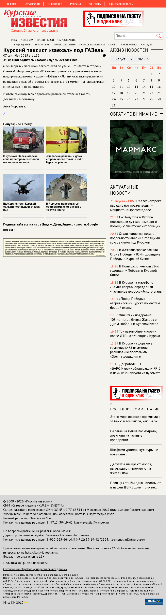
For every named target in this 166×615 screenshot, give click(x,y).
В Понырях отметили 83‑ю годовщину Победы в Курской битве (134, 270)
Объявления (32, 4)
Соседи (146, 44)
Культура (27, 39)
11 (121, 87)
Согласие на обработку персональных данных (35, 569)
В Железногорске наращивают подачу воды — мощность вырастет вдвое (136, 205)
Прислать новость (121, 4)
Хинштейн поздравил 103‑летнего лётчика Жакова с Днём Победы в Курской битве (134, 319)
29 (151, 99)
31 (114, 105)
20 (136, 93)
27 (136, 99)
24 (114, 99)
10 (114, 87)
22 (151, 93)
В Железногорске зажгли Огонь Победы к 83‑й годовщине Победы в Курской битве (135, 254)
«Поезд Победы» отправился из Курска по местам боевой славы (135, 303)
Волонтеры (42, 44)
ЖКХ (14, 39)
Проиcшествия (65, 44)
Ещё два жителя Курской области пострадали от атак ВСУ (21, 206)
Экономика (129, 44)
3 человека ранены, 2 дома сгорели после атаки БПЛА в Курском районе (64, 159)
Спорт (113, 44)
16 (159, 87)
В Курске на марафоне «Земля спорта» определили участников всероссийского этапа (136, 287)
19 (129, 93)
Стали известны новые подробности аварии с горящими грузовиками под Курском (135, 238)
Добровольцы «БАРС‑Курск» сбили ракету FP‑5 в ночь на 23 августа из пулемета (135, 368)
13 (136, 87)
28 (144, 99)
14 (144, 87)
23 (159, 93)
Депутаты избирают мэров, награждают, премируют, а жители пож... (131, 468)
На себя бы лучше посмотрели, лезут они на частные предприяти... (133, 435)
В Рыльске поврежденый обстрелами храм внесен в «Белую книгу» (63, 206)
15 (151, 87)
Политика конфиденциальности (25, 563)
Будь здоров (22, 44)
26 (129, 99)
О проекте (55, 4)
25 (121, 99)
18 (121, 93)
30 (159, 99)
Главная (12, 4)
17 (114, 93)
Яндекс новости (74, 224)
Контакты (95, 4)
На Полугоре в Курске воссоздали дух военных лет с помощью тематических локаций (135, 221)
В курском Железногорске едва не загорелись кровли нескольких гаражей (21, 159)
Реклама (75, 4)
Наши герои (45, 39)
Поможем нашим (92, 44)
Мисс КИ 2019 (13, 602)
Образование (66, 39)
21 (144, 93)
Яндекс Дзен (51, 224)
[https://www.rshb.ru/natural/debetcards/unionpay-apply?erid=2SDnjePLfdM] (54, 255)
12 (129, 87)
